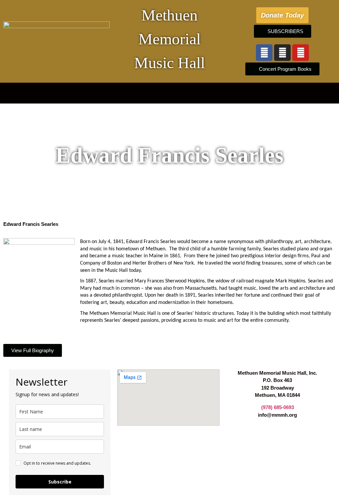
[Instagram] (282, 52)
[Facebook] (264, 52)
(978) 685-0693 (277, 407)
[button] (169, 91)
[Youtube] (300, 52)
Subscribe (60, 482)
